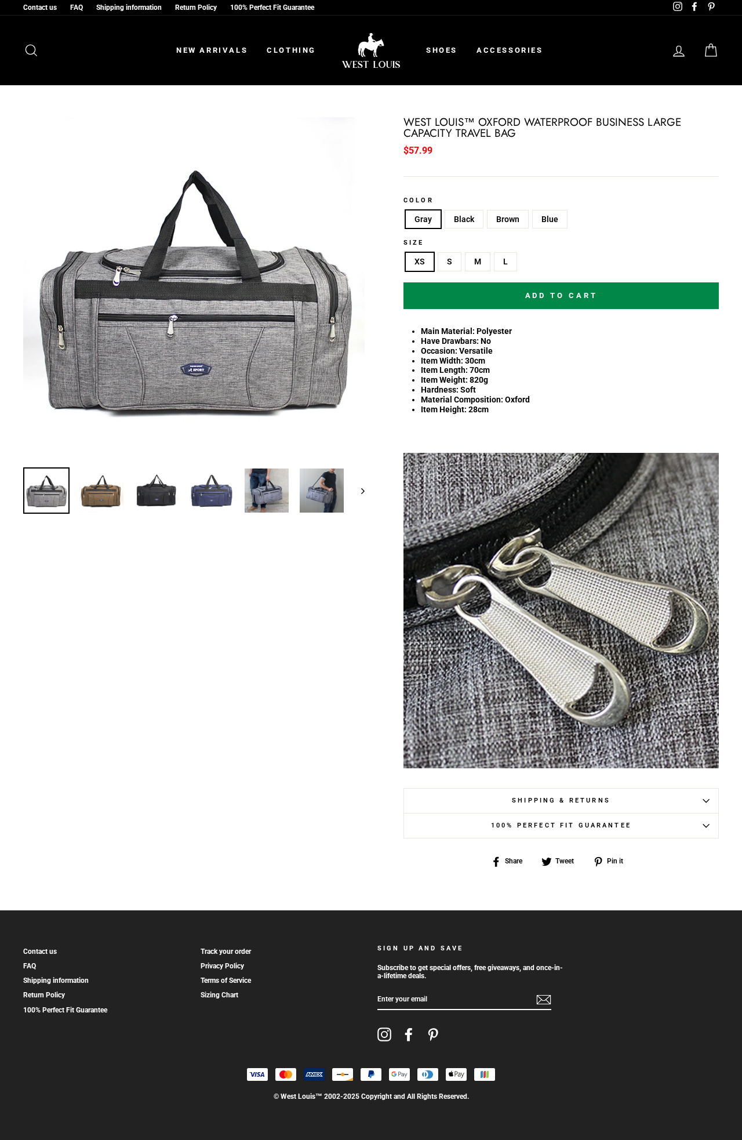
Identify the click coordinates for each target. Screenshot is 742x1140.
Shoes (441, 50)
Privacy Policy (222, 966)
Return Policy (196, 7)
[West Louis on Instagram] (384, 1034)
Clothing (291, 50)
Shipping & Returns (561, 800)
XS (419, 261)
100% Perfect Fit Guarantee (272, 7)
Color (418, 200)
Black (464, 219)
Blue (549, 219)
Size (413, 242)
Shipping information (129, 7)
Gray (423, 219)
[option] (194, 288)
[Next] (357, 490)
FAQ (76, 7)
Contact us (40, 7)
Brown (507, 219)
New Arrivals (212, 50)
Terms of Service (226, 980)
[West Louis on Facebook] (409, 1034)
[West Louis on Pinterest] (433, 1034)
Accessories (510, 50)
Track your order (226, 951)
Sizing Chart (219, 995)
